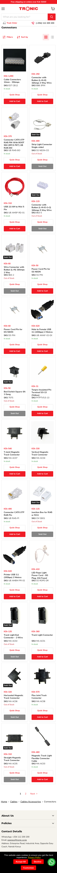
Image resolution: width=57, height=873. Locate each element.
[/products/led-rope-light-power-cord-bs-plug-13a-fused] (42, 553)
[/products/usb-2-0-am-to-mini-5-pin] (14, 187)
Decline (37, 861)
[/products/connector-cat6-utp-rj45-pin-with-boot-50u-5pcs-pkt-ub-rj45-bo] (14, 120)
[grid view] (46, 37)
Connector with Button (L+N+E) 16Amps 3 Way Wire (42, 80)
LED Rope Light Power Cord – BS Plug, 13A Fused (40, 575)
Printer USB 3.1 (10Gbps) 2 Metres (12, 576)
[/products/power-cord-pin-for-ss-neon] (42, 249)
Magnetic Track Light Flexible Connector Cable (42, 758)
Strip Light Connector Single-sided (42, 145)
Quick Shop (15, 94)
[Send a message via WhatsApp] (52, 862)
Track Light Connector (42, 635)
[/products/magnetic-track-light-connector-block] (42, 432)
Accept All (21, 861)
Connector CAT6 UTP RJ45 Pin (14, 513)
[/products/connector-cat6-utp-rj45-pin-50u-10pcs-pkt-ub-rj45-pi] (14, 493)
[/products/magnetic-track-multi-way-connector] (42, 675)
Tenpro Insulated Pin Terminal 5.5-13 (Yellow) (41, 392)
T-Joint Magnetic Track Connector (12, 453)
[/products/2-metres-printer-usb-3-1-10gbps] (14, 555)
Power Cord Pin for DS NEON (13, 330)
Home (4, 801)
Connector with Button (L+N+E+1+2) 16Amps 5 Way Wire (42, 207)
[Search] (52, 17)
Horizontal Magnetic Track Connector (13, 696)
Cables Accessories (30, 801)
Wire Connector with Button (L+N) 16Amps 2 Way (14, 270)
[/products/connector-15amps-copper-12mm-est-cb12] (14, 60)
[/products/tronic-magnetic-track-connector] (42, 615)
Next (33, 793)
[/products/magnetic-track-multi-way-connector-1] (14, 432)
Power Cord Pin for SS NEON (41, 270)
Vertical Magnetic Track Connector (40, 453)
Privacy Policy (34, 857)
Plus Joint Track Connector (39, 696)
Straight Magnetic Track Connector (12, 759)
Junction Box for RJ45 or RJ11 (42, 513)
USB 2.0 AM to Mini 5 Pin (14, 208)
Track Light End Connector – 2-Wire (13, 636)
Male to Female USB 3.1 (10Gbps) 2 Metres (42, 330)
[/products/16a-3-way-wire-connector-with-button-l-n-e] (42, 58)
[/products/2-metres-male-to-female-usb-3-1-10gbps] (42, 310)
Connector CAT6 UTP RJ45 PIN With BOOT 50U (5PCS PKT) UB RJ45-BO (14, 143)
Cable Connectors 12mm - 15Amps (12, 81)
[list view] (52, 37)
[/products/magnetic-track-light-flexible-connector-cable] (42, 736)
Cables (13, 801)
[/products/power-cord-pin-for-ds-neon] (14, 310)
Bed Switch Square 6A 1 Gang (14, 393)
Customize (28, 868)
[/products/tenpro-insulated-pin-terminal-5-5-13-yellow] (42, 370)
